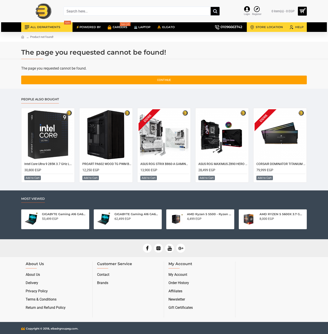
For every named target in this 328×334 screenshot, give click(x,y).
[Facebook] (147, 248)
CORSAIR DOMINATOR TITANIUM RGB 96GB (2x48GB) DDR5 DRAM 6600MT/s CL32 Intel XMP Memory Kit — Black (280, 164)
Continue (164, 80)
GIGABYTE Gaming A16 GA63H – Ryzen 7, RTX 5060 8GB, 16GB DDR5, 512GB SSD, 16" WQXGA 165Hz (136, 214)
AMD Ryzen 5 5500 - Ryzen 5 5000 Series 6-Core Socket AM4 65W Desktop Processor (209, 214)
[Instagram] (158, 248)
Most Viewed (33, 199)
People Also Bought (40, 99)
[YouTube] (169, 248)
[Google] (180, 248)
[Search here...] (215, 11)
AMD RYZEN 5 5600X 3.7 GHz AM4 (281, 214)
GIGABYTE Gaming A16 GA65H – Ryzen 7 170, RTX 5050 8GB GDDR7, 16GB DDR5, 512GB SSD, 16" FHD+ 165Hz (64, 214)
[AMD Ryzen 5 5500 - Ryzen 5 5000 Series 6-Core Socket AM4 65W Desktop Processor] (176, 219)
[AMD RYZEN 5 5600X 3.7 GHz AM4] (248, 219)
